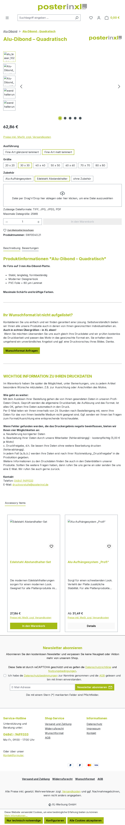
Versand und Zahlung (58, 724)
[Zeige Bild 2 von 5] (65, 118)
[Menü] (7, 17)
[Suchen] (77, 17)
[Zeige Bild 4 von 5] (75, 118)
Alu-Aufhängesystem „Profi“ (88, 562)
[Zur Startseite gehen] (62, 7)
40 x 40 (40, 165)
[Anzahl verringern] (6, 221)
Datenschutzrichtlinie (98, 667)
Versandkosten (71, 791)
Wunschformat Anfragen (21, 350)
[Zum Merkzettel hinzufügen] (51, 546)
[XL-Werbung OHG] (105, 40)
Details (91, 626)
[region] (62, 86)
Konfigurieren (55, 820)
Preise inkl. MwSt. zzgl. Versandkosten (27, 137)
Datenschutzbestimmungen (41, 675)
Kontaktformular (13, 755)
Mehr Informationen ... (16, 815)
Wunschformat (54, 733)
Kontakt (91, 733)
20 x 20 (10, 165)
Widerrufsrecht (54, 728)
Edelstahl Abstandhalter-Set (30, 562)
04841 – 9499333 (15, 734)
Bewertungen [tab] (30, 248)
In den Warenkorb (33, 626)
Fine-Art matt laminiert (58, 152)
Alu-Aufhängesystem (18, 178)
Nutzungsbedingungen (62, 671)
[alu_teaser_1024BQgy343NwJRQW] (70, 86)
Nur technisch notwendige (24, 820)
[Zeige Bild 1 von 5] (60, 118)
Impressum (93, 728)
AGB (102, 675)
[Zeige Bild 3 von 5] (70, 118)
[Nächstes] (119, 86)
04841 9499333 (23, 480)
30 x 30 (25, 165)
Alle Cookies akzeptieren (85, 820)
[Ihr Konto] (99, 17)
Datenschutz (94, 724)
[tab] (11, 248)
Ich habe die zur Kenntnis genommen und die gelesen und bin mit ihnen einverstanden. (64, 677)
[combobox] (45, 17)
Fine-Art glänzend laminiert (22, 152)
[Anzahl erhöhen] (38, 221)
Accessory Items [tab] (15, 502)
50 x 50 (55, 165)
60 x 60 (70, 165)
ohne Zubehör (82, 178)
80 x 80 (100, 165)
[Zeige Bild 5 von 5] (80, 118)
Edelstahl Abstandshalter (52, 178)
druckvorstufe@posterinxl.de (30, 484)
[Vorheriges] (21, 86)
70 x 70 (85, 165)
